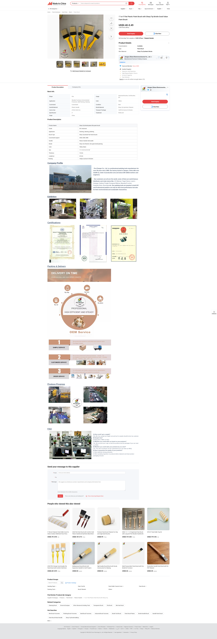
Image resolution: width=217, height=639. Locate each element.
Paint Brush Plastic (130, 613)
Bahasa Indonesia (155, 628)
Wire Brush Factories (54, 613)
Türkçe (141, 628)
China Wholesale (101, 626)
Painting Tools (51, 589)
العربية (117, 628)
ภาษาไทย (136, 628)
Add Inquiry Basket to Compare (81, 71)
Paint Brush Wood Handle (55, 617)
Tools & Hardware (56, 12)
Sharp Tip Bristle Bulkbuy (72, 617)
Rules (168, 9)
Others (110, 589)
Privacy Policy (133, 632)
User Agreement (118, 632)
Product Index (138, 626)
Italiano (100, 628)
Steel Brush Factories (85, 613)
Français (86, 628)
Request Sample (149, 38)
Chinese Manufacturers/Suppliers (88, 626)
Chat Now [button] (158, 33)
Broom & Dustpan (65, 605)
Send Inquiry (131, 33)
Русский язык (93, 628)
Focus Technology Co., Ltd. (97, 632)
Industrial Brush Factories (101, 613)
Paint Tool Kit (81, 586)
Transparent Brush (98, 605)
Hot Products (67, 626)
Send (60, 496)
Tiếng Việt (147, 628)
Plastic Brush (77, 12)
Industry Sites (119, 626)
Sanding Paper (51, 586)
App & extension (149, 9)
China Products (75, 626)
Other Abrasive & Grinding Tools (81, 605)
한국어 (122, 628)
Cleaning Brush (53, 605)
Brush (70, 12)
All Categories (53, 9)
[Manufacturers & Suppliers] (56, 3)
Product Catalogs (71, 583)
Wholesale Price (111, 626)
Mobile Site (145, 626)
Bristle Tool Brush (116, 613)
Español (74, 628)
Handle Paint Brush (157, 613)
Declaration (126, 632)
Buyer (130, 9)
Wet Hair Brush (120, 605)
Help (139, 9)
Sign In (121, 79)
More (48, 621)
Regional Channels (128, 626)
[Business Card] (167, 94)
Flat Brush (109, 605)
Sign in (168, 4)
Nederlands (111, 628)
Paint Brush (142, 586)
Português (80, 628)
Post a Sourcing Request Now (94, 496)
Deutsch (105, 628)
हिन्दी (131, 628)
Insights (151, 626)
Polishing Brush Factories (70, 613)
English (69, 628)
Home (48, 12)
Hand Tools (64, 12)
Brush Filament (82, 589)
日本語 (127, 628)
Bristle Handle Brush (143, 613)
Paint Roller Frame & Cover (115, 586)
